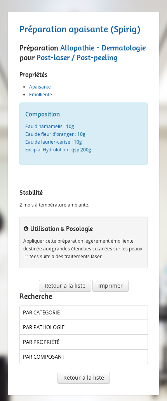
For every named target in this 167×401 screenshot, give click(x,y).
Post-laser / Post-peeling (77, 57)
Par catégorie (41, 312)
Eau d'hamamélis (44, 126)
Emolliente (40, 94)
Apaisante (40, 86)
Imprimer (110, 285)
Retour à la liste (65, 285)
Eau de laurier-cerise (47, 142)
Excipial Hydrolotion (46, 149)
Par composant (43, 356)
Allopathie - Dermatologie (103, 47)
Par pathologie (43, 327)
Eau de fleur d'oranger (49, 134)
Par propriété (41, 342)
